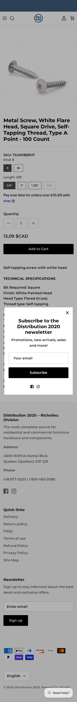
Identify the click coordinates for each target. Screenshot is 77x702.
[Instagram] (38, 386)
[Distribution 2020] (45, 386)
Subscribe (38, 373)
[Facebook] (32, 386)
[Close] (67, 312)
